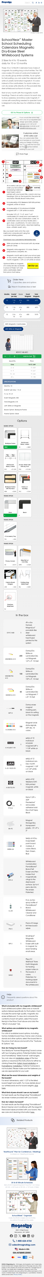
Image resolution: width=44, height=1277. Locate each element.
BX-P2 (11, 828)
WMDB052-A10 (10, 659)
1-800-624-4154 (24, 1240)
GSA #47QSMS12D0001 (22, 1252)
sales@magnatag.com (28, 128)
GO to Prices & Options (20, 112)
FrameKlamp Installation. (12, 1066)
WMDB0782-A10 (9, 677)
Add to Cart (27, 356)
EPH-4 (10, 880)
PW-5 (10, 929)
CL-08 (11, 911)
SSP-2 (10, 943)
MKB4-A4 (10, 849)
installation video (22, 1058)
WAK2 (11, 975)
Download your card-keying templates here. (19, 239)
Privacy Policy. (18, 1274)
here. (32, 1112)
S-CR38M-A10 (10, 730)
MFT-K (10, 713)
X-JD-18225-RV (10, 768)
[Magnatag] (22, 1226)
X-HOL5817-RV (10, 748)
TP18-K (10, 808)
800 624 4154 (24, 126)
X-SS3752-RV (10, 787)
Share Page (23, 154)
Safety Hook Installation (26, 1063)
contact (23, 124)
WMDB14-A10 (10, 695)
